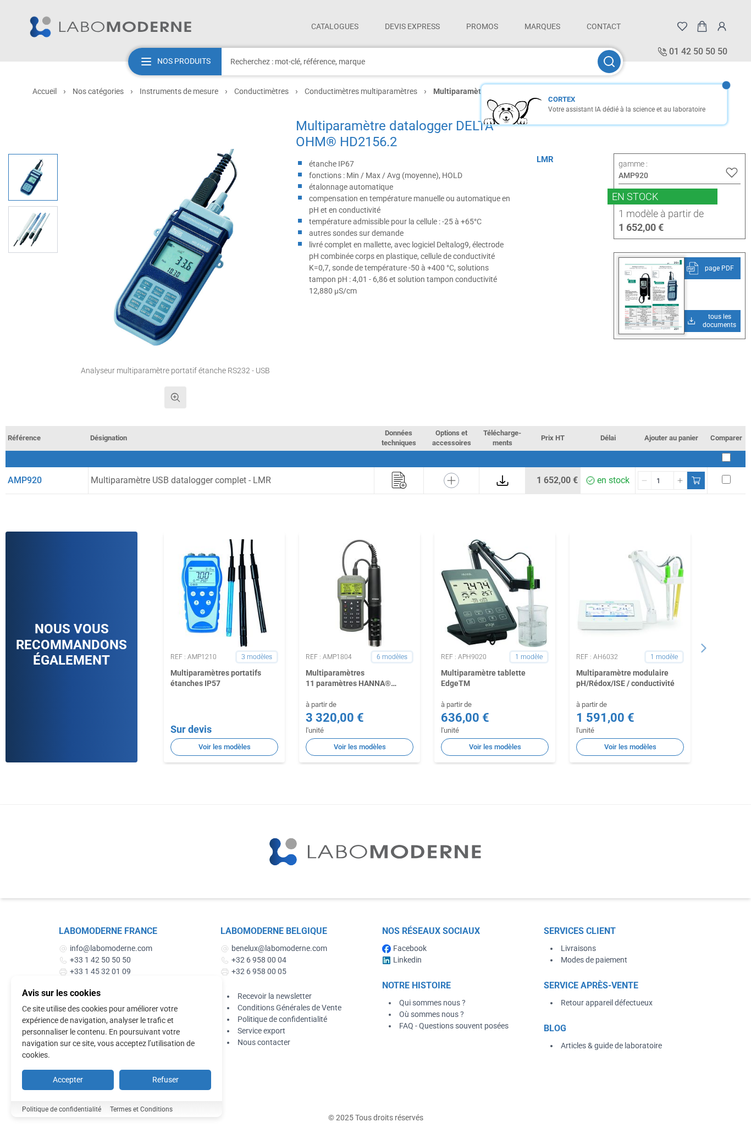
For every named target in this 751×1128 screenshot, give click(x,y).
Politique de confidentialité (282, 1019)
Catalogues (334, 26)
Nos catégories (98, 91)
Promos (482, 26)
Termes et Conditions (141, 1109)
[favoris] (682, 26)
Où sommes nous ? (431, 1014)
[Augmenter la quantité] (680, 480)
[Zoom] (175, 397)
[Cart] (702, 26)
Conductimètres (261, 91)
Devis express (412, 26)
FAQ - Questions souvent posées (454, 1025)
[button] (175, 247)
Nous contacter (264, 1042)
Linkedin (407, 959)
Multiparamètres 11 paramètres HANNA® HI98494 (348, 678)
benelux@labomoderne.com (279, 948)
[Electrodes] (33, 229)
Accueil (44, 91)
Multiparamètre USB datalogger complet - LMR (181, 480)
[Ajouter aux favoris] (732, 172)
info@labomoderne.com (111, 948)
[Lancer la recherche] (609, 61)
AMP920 (25, 480)
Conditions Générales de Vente (289, 1007)
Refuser (165, 1079)
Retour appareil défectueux (607, 1002)
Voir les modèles (224, 747)
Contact (604, 26)
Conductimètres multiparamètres (361, 91)
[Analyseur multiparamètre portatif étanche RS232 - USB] (33, 177)
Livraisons (578, 948)
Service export (261, 1030)
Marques (542, 26)
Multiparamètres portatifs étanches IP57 (215, 678)
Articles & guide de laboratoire (611, 1045)
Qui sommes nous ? (432, 1002)
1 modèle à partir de (661, 213)
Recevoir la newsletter (275, 996)
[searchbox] (408, 61)
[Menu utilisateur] (721, 26)
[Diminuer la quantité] (644, 480)
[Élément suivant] (703, 648)
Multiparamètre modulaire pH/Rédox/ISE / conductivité (625, 678)
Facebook (410, 948)
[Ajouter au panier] (696, 480)
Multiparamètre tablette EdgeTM (483, 678)
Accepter (68, 1079)
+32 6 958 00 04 (258, 959)
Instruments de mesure (179, 91)
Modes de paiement (594, 959)
